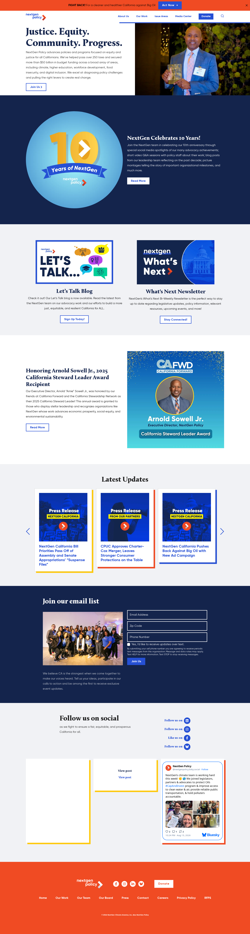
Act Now (168, 5)
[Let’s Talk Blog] (74, 262)
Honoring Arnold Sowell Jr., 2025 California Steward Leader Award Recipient (67, 377)
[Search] (222, 15)
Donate (206, 16)
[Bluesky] (141, 884)
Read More (138, 181)
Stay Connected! (175, 319)
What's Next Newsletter (175, 292)
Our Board (106, 898)
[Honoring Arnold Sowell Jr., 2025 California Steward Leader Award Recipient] (175, 399)
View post (125, 777)
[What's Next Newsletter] (175, 262)
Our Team (83, 898)
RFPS (207, 898)
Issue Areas (161, 16)
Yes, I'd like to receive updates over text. (158, 644)
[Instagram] (124, 884)
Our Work (141, 16)
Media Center (183, 16)
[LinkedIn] (133, 884)
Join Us (35, 87)
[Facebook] (116, 884)
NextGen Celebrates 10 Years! (163, 138)
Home (43, 898)
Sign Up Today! (74, 319)
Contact (143, 898)
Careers (162, 898)
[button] (28, 531)
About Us (123, 16)
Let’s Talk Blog (74, 291)
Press (125, 898)
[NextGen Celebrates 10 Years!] (74, 159)
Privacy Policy (186, 898)
